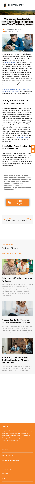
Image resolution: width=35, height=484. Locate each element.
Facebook (5, 473)
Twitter (4, 479)
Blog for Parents (7, 455)
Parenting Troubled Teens (10, 460)
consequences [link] (7, 119)
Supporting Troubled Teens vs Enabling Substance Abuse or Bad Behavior (16, 360)
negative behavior (10, 62)
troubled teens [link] (9, 182)
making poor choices (22, 137)
